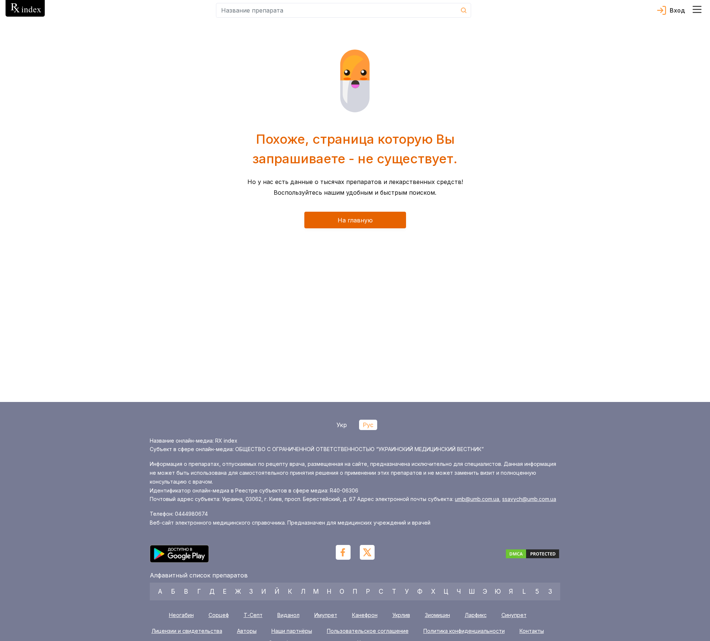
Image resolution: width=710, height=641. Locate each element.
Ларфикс (476, 615)
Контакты (532, 631)
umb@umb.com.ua (477, 499)
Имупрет (325, 615)
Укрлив (401, 615)
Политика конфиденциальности (464, 631)
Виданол (288, 615)
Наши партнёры (291, 631)
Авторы (247, 631)
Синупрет (514, 615)
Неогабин (181, 615)
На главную (355, 220)
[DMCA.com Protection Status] (532, 555)
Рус (368, 425)
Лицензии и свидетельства (187, 631)
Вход (677, 10)
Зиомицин (437, 615)
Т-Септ (253, 615)
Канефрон (365, 615)
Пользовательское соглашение (368, 631)
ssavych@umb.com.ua (529, 499)
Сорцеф (219, 615)
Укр (342, 425)
